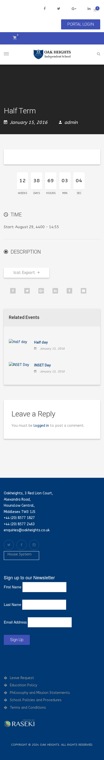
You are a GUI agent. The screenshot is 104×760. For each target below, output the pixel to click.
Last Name (12, 604)
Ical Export (24, 272)
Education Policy (23, 685)
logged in (41, 425)
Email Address (15, 622)
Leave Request (22, 678)
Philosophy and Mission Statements (40, 693)
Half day (41, 342)
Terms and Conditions (28, 707)
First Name (12, 586)
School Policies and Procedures (36, 700)
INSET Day (42, 365)
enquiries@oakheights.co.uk (27, 530)
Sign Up (16, 639)
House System (20, 554)
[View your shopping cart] (94, 10)
